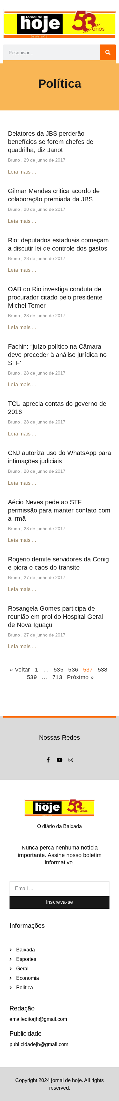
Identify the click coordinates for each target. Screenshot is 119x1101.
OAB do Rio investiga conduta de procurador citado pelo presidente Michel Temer (55, 297)
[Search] (108, 52)
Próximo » (80, 677)
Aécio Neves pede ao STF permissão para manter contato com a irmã (59, 510)
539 (32, 677)
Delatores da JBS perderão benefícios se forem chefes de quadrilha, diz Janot (50, 141)
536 (73, 669)
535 (58, 669)
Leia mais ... (22, 172)
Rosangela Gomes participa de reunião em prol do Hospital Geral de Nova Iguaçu (55, 616)
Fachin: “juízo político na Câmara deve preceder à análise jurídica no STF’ (57, 354)
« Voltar (21, 669)
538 (103, 669)
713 (57, 677)
